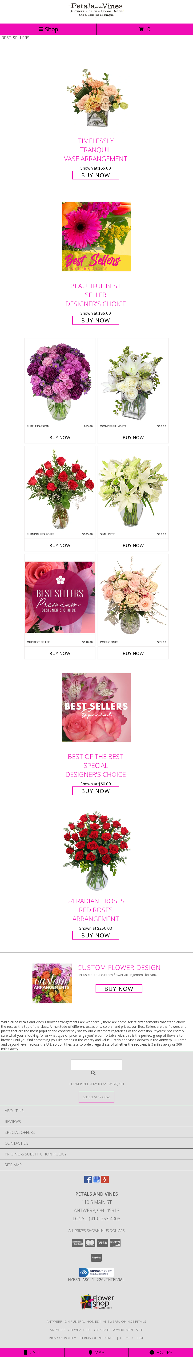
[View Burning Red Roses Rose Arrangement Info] (59, 489)
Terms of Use (132, 1338)
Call (33, 1352)
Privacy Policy (62, 1338)
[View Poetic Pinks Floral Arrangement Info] (133, 597)
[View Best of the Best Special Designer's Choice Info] (96, 707)
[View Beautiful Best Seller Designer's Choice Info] (96, 236)
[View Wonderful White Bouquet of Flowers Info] (133, 381)
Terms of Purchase (98, 1338)
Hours (163, 1352)
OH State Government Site (118, 1330)
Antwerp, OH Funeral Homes (73, 1321)
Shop (51, 29)
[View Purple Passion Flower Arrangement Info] (59, 381)
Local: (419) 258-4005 (96, 1218)
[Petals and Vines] (96, 16)
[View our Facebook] (88, 1181)
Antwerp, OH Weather (70, 1330)
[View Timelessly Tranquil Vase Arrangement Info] (96, 91)
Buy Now (95, 175)
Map (98, 1352)
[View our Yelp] (105, 1181)
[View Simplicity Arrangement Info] (133, 489)
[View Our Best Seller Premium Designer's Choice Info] (59, 597)
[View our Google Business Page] (96, 1181)
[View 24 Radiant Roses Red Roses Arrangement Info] (96, 852)
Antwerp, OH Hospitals (124, 1321)
